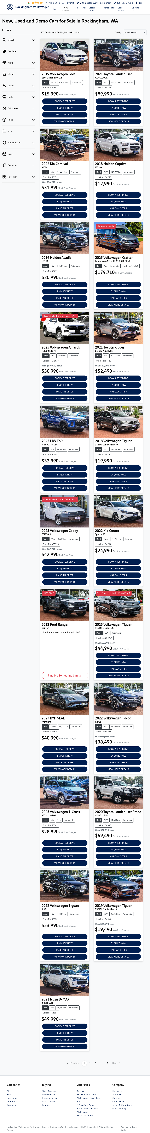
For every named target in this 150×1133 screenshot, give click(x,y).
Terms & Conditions (122, 1105)
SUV (9, 1094)
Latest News (118, 1101)
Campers (11, 1105)
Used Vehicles (49, 1101)
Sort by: (118, 32)
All (8, 1091)
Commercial (13, 1101)
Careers (116, 1098)
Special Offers (92, 9)
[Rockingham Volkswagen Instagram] (141, 2)
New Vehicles (65, 9)
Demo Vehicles (49, 1098)
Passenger (12, 1098)
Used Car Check (85, 1115)
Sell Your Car (135, 9)
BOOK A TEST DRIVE (65, 101)
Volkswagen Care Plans (88, 1098)
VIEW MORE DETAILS (64, 121)
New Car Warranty (86, 1094)
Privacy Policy (119, 1108)
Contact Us (117, 1091)
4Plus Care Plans (85, 1105)
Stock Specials (49, 1091)
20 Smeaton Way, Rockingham (95, 2)
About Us (117, 1094)
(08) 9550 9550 (125, 2)
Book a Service (121, 9)
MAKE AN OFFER (65, 114)
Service (84, 8)
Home (55, 9)
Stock (76, 8)
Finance (106, 8)
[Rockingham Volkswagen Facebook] (137, 2)
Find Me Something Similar (65, 675)
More (113, 8)
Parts (79, 1101)
